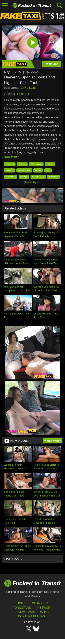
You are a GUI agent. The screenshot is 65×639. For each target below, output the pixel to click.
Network (44, 607)
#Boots (38, 170)
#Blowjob (9, 170)
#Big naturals (36, 164)
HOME (21, 603)
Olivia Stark (28, 87)
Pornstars (22, 607)
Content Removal (32, 616)
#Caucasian (11, 177)
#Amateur (10, 164)
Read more (11, 156)
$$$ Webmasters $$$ (32, 612)
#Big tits (50, 164)
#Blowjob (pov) (24, 170)
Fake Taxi (23, 93)
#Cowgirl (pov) (38, 177)
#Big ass (22, 164)
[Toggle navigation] (5, 5)
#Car (48, 170)
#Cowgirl (23, 177)
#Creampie (53, 177)
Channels (40, 603)
